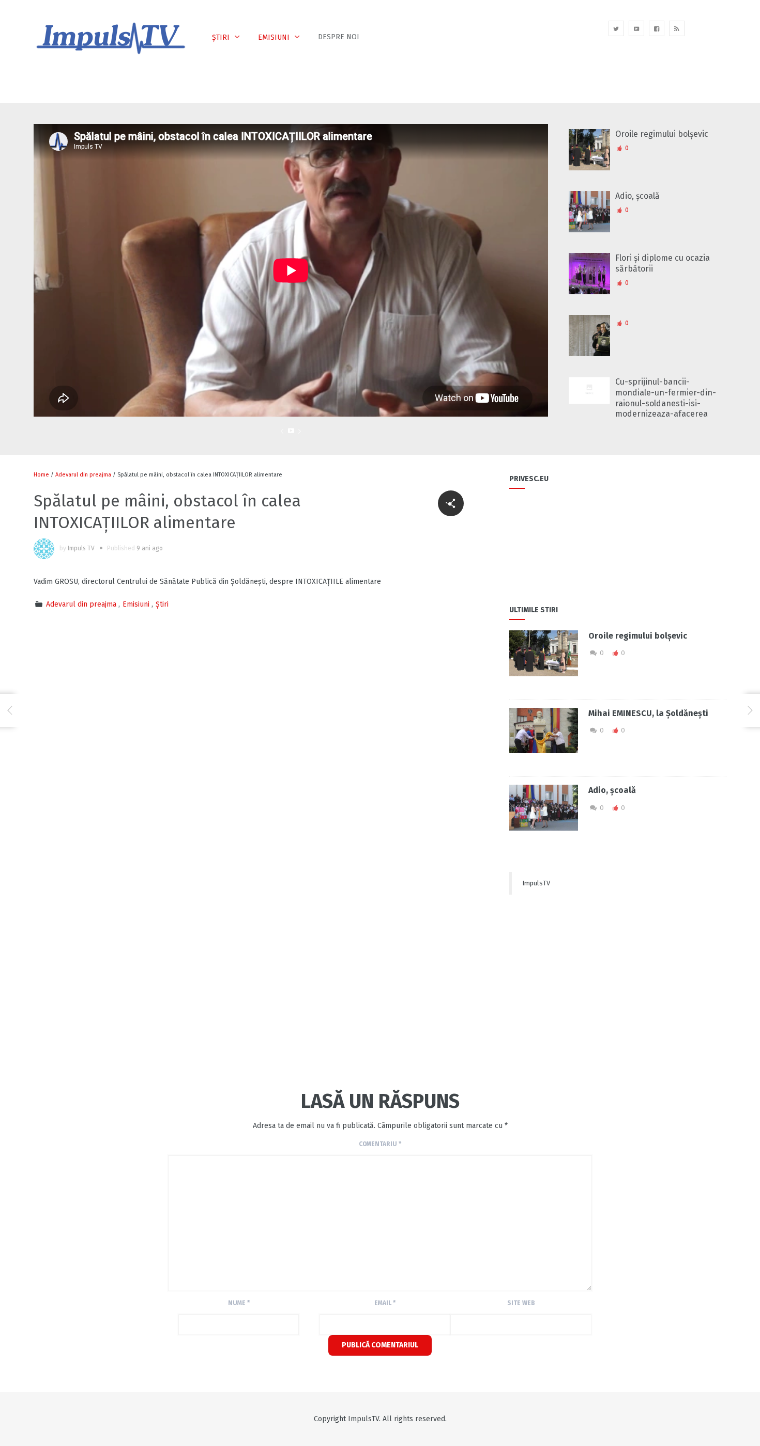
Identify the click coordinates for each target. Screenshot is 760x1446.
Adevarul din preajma (83, 474)
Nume (239, 1303)
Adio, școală (637, 196)
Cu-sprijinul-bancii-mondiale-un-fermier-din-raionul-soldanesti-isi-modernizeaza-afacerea (665, 398)
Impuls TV (81, 548)
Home (41, 474)
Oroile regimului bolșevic (661, 134)
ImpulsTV (536, 883)
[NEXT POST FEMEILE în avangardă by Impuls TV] (750, 710)
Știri (221, 37)
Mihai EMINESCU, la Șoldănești (648, 713)
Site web (521, 1303)
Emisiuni (274, 37)
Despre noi (338, 37)
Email (385, 1303)
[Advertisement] (221, 992)
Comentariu (380, 1144)
